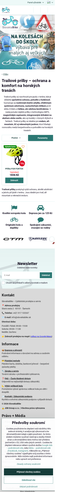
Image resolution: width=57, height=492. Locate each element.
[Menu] (51, 10)
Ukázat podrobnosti (29, 486)
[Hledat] (36, 10)
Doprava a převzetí (13, 350)
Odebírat (46, 275)
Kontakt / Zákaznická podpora (18, 396)
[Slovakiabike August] (27, 42)
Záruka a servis (12, 371)
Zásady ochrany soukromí (28, 464)
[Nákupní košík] (44, 10)
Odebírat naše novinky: (27, 267)
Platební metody (12, 361)
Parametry (42, 138)
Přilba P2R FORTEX (14, 169)
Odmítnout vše (28, 480)
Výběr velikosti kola (14, 386)
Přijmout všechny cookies (28, 472)
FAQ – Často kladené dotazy (18, 378)
